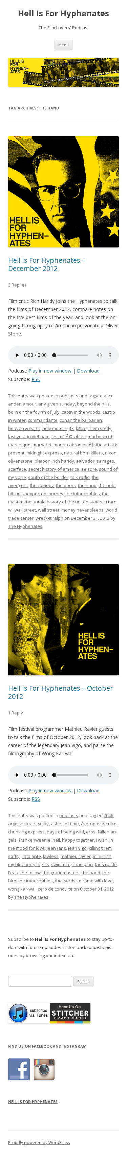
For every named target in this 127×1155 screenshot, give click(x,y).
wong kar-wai (22, 889)
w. (10, 510)
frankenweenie (34, 840)
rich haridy (63, 461)
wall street (25, 510)
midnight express (44, 453)
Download (88, 370)
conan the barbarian (81, 420)
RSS (35, 379)
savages (105, 461)
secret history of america (53, 469)
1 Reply (15, 713)
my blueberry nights (28, 864)
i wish (101, 840)
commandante (43, 420)
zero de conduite (55, 889)
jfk (71, 428)
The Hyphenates (25, 526)
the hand (87, 485)
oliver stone (20, 461)
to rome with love (95, 881)
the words (65, 881)
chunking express (26, 832)
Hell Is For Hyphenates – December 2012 (46, 264)
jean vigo (77, 848)
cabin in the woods (81, 412)
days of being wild (65, 832)
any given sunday (56, 404)
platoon (42, 461)
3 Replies (17, 285)
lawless (51, 856)
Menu (63, 44)
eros (91, 832)
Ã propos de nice (99, 824)
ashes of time (65, 824)
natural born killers (83, 453)
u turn (110, 502)
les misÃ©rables (68, 436)
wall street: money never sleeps (71, 510)
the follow (30, 872)
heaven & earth (24, 428)
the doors (66, 485)
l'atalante (31, 856)
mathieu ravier (76, 856)
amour (29, 404)
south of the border (48, 477)
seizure (89, 469)
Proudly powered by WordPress (39, 1142)
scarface (17, 469)
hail (56, 840)
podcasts (68, 396)
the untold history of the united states (63, 502)
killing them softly (93, 428)
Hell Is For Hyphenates (63, 13)
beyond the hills (93, 404)
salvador (85, 461)
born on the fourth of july (34, 412)
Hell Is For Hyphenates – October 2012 (60, 692)
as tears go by (34, 824)
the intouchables (82, 493)
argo (13, 824)
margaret (42, 445)
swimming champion (72, 864)
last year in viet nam (28, 436)
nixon (111, 453)
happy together (78, 840)
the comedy (42, 485)
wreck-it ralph (49, 518)
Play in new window (49, 370)
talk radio (80, 477)
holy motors (54, 428)
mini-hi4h (102, 856)
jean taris (56, 848)
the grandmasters (61, 872)
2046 (108, 815)
